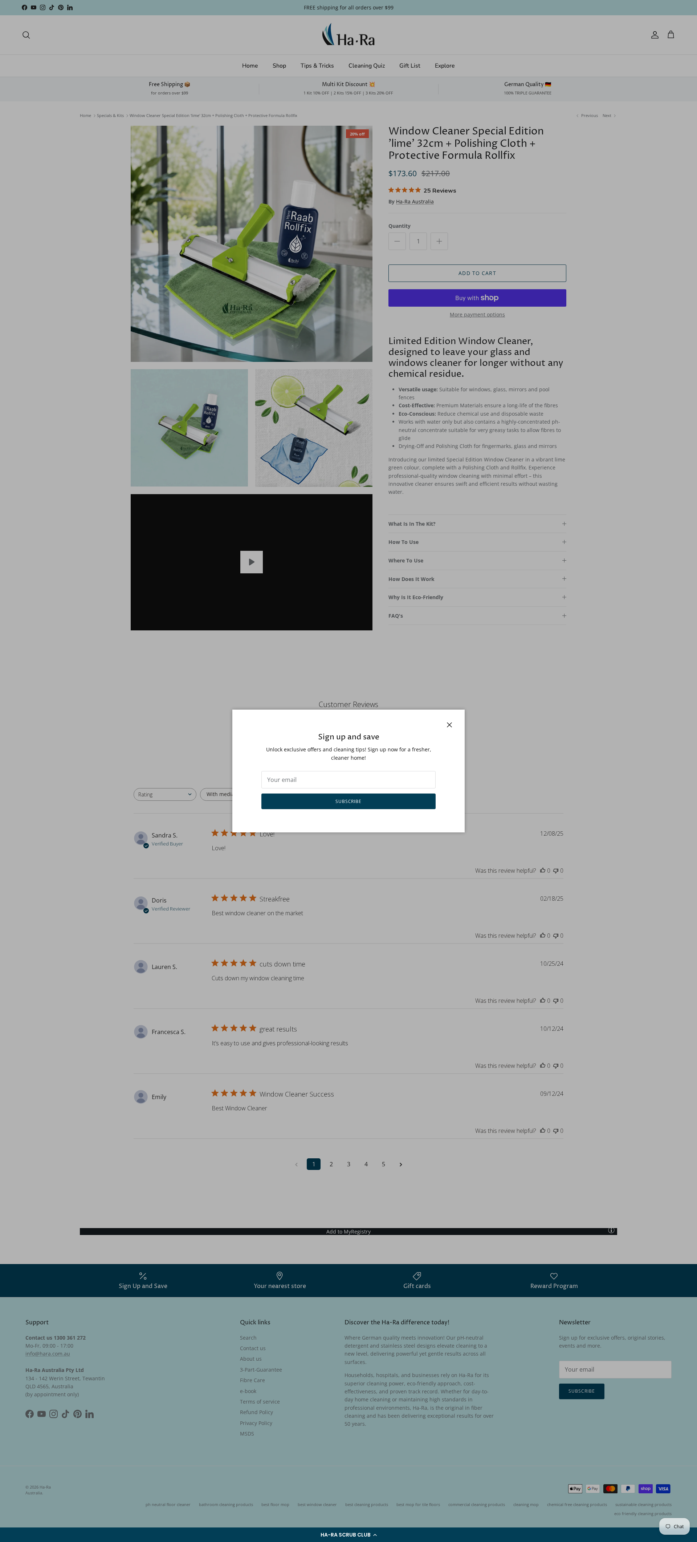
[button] (348, 1534)
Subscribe (348, 801)
